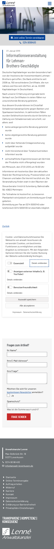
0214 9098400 (29, 42)
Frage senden (18, 417)
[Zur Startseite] (8, 5)
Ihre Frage (12, 371)
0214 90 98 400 (12, 462)
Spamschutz (13, 401)
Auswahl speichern (27, 299)
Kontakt (10, 494)
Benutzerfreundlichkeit (25, 287)
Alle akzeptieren (27, 305)
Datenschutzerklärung (17, 501)
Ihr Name (12, 350)
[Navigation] (50, 4)
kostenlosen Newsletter (19, 392)
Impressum (11, 497)
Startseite (11, 477)
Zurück (5, 226)
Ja (12, 395)
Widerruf (10, 487)
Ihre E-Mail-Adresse (17, 360)
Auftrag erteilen (14, 484)
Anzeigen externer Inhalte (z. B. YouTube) (29, 272)
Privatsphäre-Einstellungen (20, 508)
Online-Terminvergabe (17, 480)
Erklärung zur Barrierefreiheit (21, 504)
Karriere (10, 490)
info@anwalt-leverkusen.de (19, 465)
